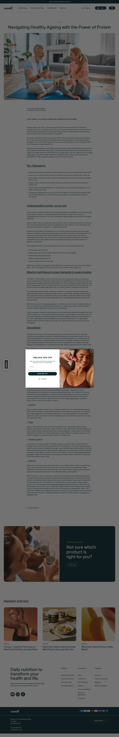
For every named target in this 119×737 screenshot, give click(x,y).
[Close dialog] (92, 351)
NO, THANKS (42, 379)
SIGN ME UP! (42, 373)
